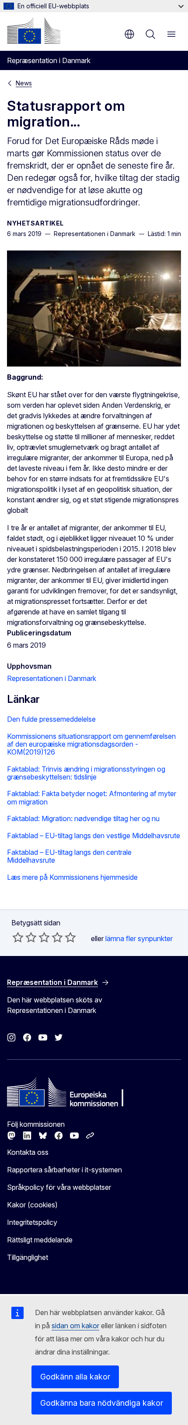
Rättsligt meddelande (40, 1239)
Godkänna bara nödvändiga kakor (101, 1402)
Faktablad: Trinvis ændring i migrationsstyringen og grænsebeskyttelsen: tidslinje (86, 773)
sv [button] (129, 34)
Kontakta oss (28, 1152)
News (24, 83)
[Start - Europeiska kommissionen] (33, 31)
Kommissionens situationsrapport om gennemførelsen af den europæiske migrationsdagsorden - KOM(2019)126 (91, 744)
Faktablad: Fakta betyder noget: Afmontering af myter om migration (91, 798)
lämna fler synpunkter (139, 938)
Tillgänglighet (27, 1257)
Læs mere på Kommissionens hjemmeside (72, 877)
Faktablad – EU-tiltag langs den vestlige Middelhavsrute (93, 835)
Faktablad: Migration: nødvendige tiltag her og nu (83, 818)
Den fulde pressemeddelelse (51, 719)
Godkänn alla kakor (75, 1376)
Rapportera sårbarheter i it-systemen (64, 1169)
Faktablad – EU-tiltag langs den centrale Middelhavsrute (69, 856)
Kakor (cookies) (32, 1204)
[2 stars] (24, 937)
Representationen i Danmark (51, 678)
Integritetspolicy (32, 1222)
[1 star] (17, 937)
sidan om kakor (75, 1325)
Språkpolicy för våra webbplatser (59, 1187)
